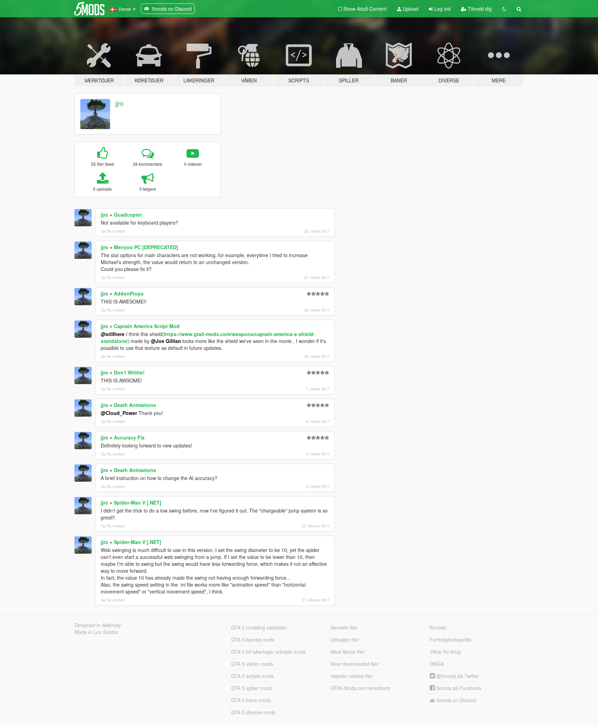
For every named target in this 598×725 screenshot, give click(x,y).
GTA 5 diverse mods (253, 712)
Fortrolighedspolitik (450, 639)
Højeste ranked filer (351, 675)
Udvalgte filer (344, 639)
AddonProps (129, 293)
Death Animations (135, 404)
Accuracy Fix (129, 437)
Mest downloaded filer (354, 663)
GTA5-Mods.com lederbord (360, 688)
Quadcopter (128, 214)
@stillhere (113, 333)
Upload (409, 8)
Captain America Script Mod (147, 326)
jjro (119, 103)
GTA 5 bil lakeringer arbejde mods (268, 651)
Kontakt (438, 627)
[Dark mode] (504, 8)
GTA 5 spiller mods (251, 688)
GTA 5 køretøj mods (252, 639)
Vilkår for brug (445, 651)
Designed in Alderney (97, 625)
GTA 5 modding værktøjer (259, 627)
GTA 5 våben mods (252, 663)
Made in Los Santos (96, 631)
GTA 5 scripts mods (252, 675)
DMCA (437, 663)
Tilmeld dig (479, 8)
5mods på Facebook (458, 688)
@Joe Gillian (166, 340)
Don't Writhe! (129, 372)
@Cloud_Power (119, 412)
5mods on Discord (455, 700)
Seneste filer (344, 627)
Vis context (115, 231)
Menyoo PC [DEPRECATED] (146, 247)
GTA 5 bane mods (251, 700)
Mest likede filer (347, 651)
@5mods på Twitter (457, 675)
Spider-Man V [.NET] (137, 502)
